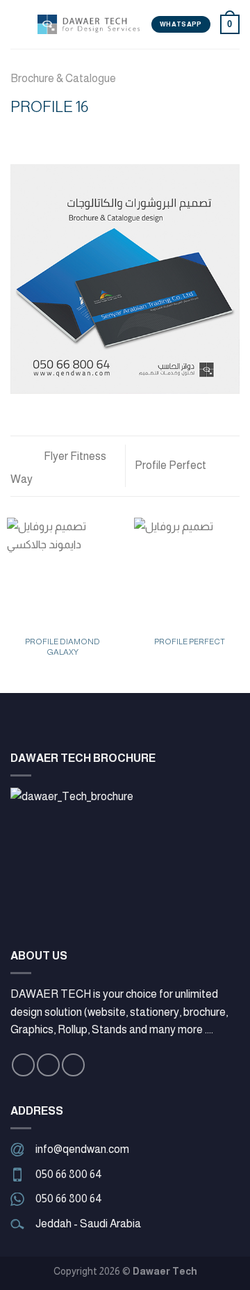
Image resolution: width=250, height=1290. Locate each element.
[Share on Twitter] (52, 134)
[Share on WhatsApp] (18, 134)
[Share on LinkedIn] (103, 134)
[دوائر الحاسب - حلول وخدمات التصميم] (89, 24)
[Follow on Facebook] (23, 1064)
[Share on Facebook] (36, 134)
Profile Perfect (171, 465)
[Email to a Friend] (69, 134)
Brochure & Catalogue (63, 78)
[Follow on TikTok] (73, 1064)
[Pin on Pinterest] (86, 134)
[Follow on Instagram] (48, 1064)
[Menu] (18, 24)
